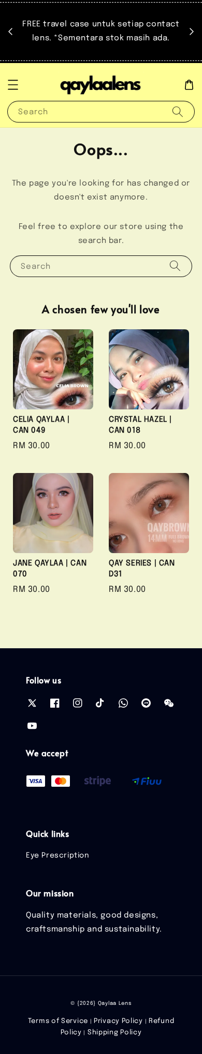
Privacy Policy (118, 1021)
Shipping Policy (115, 1032)
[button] (13, 84)
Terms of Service (58, 1021)
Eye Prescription (58, 855)
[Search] (177, 111)
